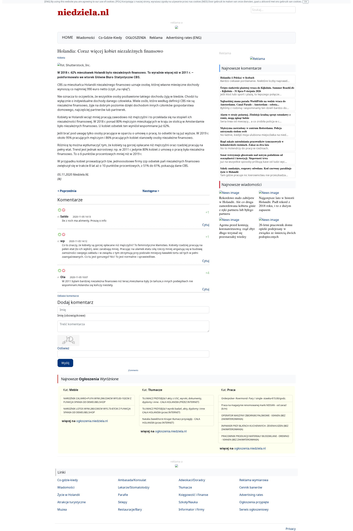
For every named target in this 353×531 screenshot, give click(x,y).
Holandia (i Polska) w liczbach (237, 78)
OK (305, 1)
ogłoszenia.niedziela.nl (92, 421)
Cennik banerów (250, 487)
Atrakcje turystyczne (71, 502)
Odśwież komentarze (68, 295)
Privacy (291, 529)
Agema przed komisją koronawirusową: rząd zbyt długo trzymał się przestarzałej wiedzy (237, 231)
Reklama (156, 37)
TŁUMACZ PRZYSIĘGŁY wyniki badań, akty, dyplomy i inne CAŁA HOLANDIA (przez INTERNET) (173, 410)
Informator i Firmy (191, 509)
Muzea (62, 509)
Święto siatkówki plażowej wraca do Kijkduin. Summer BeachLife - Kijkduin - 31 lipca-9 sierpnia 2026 (257, 89)
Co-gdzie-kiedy (67, 480)
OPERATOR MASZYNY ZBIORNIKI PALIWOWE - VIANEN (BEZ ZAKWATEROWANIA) (253, 417)
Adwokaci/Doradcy (192, 480)
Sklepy (122, 502)
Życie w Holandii (68, 495)
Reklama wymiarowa (253, 480)
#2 (58, 241)
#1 (58, 277)
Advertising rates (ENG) (183, 37)
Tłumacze (185, 487)
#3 (58, 217)
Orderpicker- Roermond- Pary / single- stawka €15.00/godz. (253, 398)
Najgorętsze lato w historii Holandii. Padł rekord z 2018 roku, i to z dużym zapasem (276, 203)
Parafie (123, 495)
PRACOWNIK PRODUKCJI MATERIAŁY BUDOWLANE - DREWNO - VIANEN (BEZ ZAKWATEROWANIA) (255, 437)
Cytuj (205, 225)
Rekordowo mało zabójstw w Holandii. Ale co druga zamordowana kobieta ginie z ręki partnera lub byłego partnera (237, 205)
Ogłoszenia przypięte (254, 502)
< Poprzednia (67, 191)
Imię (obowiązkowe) (71, 315)
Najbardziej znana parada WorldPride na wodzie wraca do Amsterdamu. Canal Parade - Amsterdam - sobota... (253, 102)
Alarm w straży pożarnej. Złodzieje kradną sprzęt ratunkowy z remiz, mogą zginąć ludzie (255, 116)
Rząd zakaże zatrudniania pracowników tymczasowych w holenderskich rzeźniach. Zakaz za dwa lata (252, 143)
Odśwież (63, 348)
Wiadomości (85, 37)
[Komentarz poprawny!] (59, 211)
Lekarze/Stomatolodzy (133, 487)
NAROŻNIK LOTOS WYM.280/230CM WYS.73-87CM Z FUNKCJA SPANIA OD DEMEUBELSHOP (97, 410)
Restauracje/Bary (130, 509)
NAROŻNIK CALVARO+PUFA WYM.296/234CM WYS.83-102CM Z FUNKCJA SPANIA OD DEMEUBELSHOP (97, 400)
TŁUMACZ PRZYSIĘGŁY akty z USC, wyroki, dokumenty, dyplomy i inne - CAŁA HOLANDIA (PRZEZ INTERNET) (172, 400)
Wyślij (65, 363)
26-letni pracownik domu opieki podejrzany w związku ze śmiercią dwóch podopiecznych (277, 231)
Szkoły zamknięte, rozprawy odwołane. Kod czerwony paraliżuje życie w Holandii (255, 170)
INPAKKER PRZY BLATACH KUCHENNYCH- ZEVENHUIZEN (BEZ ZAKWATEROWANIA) (254, 427)
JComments (133, 370)
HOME (67, 37)
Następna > (150, 191)
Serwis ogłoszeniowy (253, 509)
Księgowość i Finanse (193, 495)
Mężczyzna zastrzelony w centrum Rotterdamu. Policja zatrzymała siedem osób (251, 129)
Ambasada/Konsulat (132, 480)
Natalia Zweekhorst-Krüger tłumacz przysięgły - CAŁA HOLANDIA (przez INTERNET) (171, 420)
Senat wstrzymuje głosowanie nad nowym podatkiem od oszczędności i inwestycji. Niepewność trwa (251, 156)
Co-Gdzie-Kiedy (110, 37)
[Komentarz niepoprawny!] (63, 211)
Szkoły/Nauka (188, 502)
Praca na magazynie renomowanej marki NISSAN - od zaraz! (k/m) (254, 406)
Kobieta (61, 57)
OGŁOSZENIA (136, 37)
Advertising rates (251, 495)
